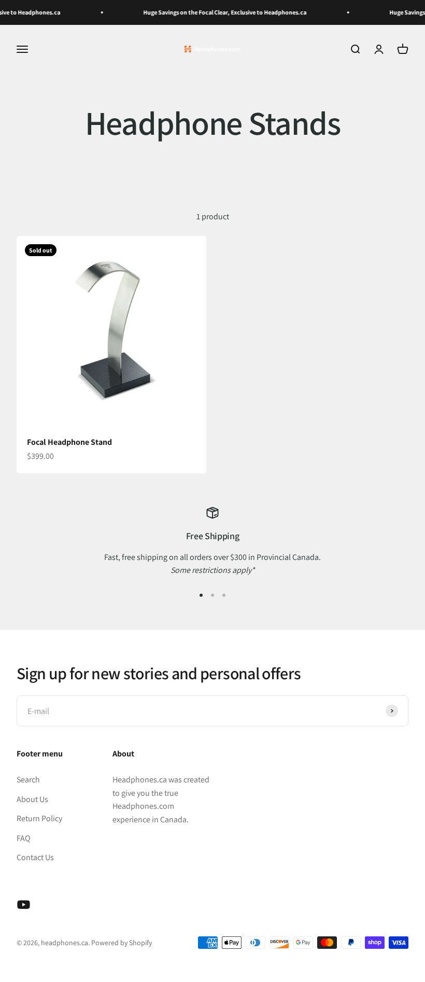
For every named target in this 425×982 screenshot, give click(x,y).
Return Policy (39, 818)
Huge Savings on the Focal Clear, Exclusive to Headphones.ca (219, 12)
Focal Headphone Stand (69, 442)
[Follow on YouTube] (24, 904)
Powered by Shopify (121, 942)
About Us (32, 799)
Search (28, 779)
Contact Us (35, 857)
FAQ (24, 838)
